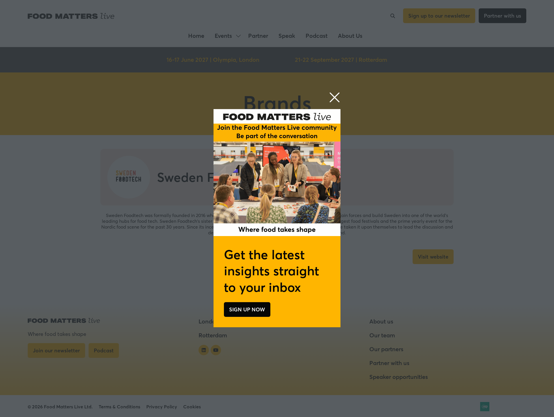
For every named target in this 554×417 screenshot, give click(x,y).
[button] (334, 98)
